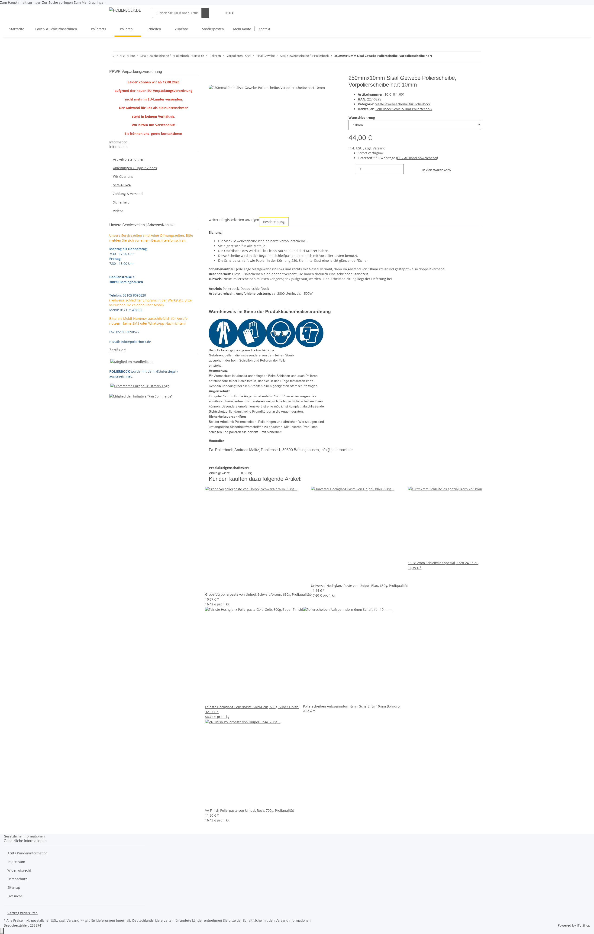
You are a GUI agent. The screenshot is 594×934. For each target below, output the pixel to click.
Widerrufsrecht (19, 870)
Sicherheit (121, 202)
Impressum (16, 862)
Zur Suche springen (58, 2)
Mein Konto (242, 29)
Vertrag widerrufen (22, 913)
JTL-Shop (583, 925)
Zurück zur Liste (124, 56)
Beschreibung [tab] (274, 222)
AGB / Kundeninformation (27, 853)
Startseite (16, 29)
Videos (118, 211)
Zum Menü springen (90, 2)
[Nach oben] (2, 931)
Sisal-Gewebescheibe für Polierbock (402, 104)
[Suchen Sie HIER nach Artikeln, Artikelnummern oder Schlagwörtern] (205, 13)
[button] (216, 13)
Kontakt (264, 29)
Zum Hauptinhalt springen (21, 2)
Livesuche (15, 896)
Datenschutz (17, 879)
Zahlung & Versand (128, 193)
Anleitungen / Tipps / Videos (135, 168)
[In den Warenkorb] (212, 72)
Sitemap (13, 887)
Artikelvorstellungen (128, 159)
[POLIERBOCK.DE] (125, 10)
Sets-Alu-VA (122, 185)
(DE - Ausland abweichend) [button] (417, 158)
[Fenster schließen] (212, 80)
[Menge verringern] (352, 169)
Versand (379, 148)
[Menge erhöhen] (407, 169)
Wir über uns (123, 176)
